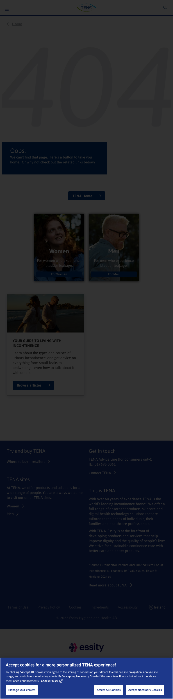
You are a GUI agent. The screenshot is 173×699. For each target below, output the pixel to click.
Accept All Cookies (109, 690)
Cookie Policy (49, 681)
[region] (86, 678)
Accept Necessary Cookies (145, 690)
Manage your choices (21, 690)
